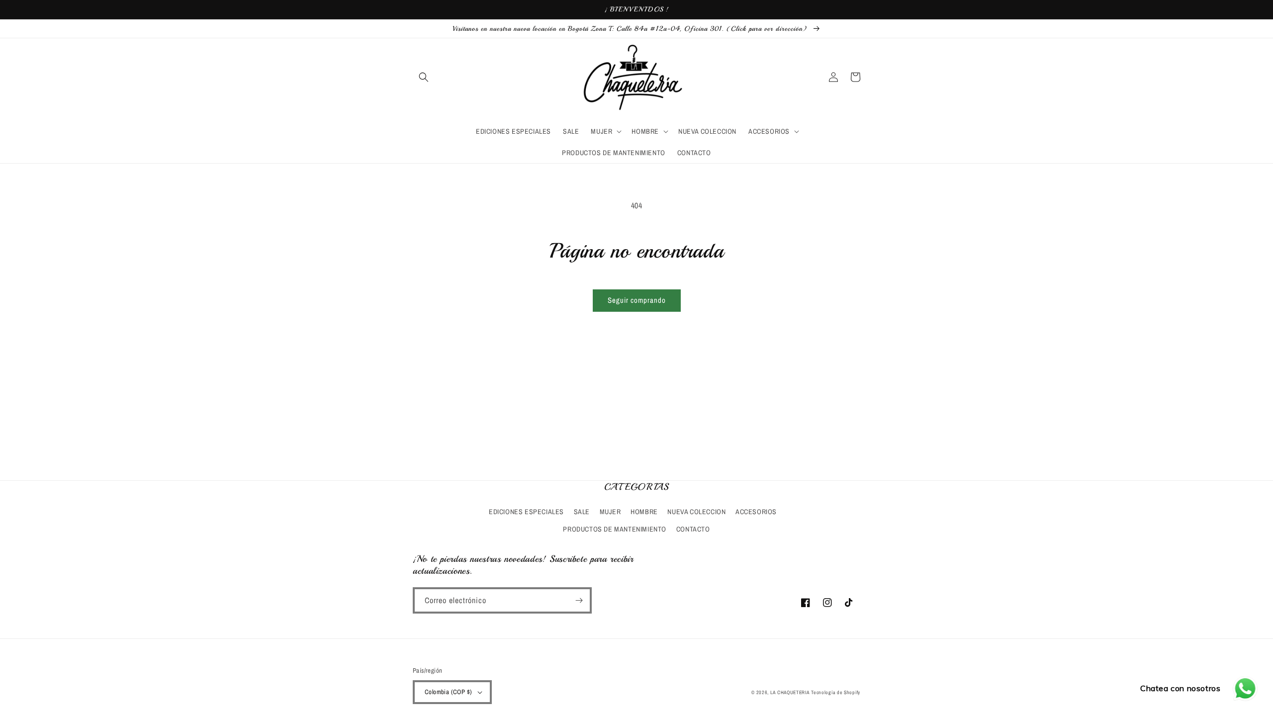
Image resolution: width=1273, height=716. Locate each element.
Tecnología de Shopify (835, 692)
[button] (424, 77)
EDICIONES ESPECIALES (526, 511)
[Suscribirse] (579, 600)
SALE (582, 511)
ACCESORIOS (756, 511)
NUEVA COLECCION (696, 511)
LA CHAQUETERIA (790, 692)
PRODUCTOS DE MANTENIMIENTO (614, 529)
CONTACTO (693, 529)
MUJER (610, 511)
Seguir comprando (637, 300)
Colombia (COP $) (448, 692)
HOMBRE (644, 511)
